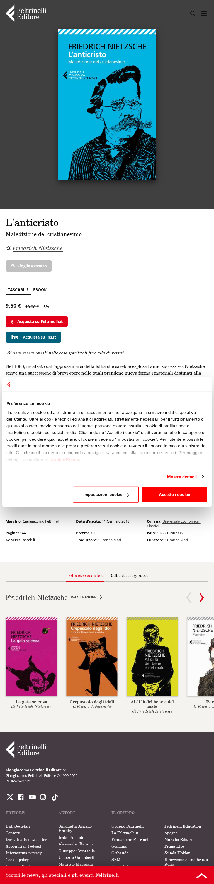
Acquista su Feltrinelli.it (40, 321)
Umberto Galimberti (76, 857)
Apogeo (170, 833)
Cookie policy (17, 860)
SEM (115, 860)
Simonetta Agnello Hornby (75, 828)
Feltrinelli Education (182, 826)
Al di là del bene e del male (152, 704)
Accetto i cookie (174, 494)
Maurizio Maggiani (76, 864)
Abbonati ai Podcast (23, 846)
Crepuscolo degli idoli (92, 702)
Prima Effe (174, 846)
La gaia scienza (31, 702)
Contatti (13, 833)
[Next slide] (201, 598)
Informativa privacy (24, 853)
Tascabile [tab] (18, 289)
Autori (67, 812)
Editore (15, 812)
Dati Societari (18, 826)
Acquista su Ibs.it (39, 337)
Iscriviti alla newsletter (26, 839)
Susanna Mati (109, 539)
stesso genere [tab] (128, 575)
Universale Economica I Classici (174, 523)
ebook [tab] (40, 289)
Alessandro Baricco (76, 844)
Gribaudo (119, 853)
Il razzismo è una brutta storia (186, 862)
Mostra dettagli (182, 476)
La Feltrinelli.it (124, 833)
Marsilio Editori (178, 839)
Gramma (119, 846)
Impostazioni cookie (102, 494)
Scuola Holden (177, 853)
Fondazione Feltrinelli (130, 839)
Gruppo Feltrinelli (127, 826)
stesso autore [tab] (85, 575)
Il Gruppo (123, 812)
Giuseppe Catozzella (77, 851)
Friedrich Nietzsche (38, 248)
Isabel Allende (71, 837)
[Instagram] (53, 797)
